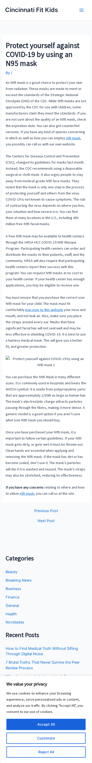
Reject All (46, 752)
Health (11, 614)
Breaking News (19, 580)
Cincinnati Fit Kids (31, 10)
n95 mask (73, 138)
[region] (46, 719)
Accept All (46, 724)
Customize (46, 738)
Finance (12, 597)
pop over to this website (44, 309)
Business (13, 588)
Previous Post (46, 511)
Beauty (11, 572)
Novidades (15, 622)
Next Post (46, 521)
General (12, 605)
